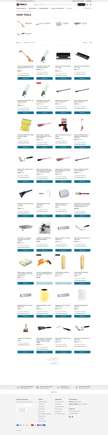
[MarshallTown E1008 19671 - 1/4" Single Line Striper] (25, 90)
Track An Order (88, 8)
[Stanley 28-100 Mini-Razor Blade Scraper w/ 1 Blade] (25, 125)
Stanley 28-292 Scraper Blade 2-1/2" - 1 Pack (82, 66)
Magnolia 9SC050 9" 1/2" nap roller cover (62, 238)
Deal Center (69, 8)
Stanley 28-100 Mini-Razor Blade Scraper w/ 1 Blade (26, 135)
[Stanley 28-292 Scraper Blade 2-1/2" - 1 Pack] (82, 56)
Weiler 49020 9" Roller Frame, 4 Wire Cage (82, 238)
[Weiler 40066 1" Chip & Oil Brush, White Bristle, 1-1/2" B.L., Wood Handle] (44, 125)
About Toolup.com (59, 406)
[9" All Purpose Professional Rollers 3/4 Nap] (63, 262)
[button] (90, 4)
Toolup (20, 430)
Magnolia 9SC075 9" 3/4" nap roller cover (62, 306)
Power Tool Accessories (57, 8)
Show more (54, 363)
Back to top (54, 392)
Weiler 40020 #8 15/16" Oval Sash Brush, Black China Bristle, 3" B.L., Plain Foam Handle (44, 171)
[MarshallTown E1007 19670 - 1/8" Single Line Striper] (44, 56)
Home (17, 11)
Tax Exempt (41, 418)
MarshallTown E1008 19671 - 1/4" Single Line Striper (26, 101)
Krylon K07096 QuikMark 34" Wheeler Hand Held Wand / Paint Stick (81, 136)
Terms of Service (42, 421)
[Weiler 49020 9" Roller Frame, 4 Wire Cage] (82, 228)
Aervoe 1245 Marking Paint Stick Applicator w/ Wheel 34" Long (26, 66)
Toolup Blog (89, 0)
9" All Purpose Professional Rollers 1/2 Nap (81, 273)
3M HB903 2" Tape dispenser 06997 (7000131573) (43, 238)
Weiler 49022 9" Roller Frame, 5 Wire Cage (82, 339)
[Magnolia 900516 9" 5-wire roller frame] (44, 193)
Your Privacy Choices (60, 413)
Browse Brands (58, 409)
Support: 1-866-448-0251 (78, 0)
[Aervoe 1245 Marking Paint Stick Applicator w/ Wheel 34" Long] (25, 56)
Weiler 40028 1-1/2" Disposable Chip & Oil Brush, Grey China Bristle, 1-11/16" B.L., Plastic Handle (44, 340)
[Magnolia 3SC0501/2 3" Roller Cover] (44, 295)
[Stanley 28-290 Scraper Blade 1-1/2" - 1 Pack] (63, 56)
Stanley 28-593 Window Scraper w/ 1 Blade (26, 204)
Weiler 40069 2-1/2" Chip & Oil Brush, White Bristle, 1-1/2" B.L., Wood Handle (63, 171)
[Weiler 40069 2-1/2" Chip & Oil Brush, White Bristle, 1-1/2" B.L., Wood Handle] (63, 159)
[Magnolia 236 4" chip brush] (25, 328)
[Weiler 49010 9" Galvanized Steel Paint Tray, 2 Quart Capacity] (25, 228)
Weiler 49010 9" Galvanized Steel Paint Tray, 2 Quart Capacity (24, 239)
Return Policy (41, 411)
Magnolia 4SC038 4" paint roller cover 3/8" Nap (61, 204)
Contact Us (41, 404)
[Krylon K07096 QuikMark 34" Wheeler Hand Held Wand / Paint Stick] (82, 125)
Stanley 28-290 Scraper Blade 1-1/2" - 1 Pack (63, 66)
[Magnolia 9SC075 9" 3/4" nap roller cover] (63, 295)
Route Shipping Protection (44, 413)
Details (33, 0)
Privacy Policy (41, 409)
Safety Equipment (43, 8)
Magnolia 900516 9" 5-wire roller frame (43, 204)
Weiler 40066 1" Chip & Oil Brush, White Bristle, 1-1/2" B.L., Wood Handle (44, 136)
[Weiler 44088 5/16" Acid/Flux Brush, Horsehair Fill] (82, 159)
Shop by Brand (32, 8)
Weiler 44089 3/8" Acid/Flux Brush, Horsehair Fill (81, 101)
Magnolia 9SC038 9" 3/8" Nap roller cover (25, 306)
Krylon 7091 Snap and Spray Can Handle (63, 135)
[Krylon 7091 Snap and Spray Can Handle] (63, 125)
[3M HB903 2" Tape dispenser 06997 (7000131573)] (44, 228)
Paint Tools (30, 11)
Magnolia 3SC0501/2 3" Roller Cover (43, 306)
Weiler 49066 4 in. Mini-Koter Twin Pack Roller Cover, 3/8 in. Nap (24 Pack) (25, 274)
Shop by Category (21, 8)
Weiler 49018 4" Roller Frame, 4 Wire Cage (25, 170)
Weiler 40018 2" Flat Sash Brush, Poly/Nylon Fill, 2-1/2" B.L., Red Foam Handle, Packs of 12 (82, 205)
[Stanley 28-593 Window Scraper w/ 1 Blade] (25, 193)
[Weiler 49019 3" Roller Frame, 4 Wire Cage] (63, 328)
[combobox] (54, 4)
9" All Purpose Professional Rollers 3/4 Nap (62, 273)
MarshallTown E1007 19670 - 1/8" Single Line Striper (43, 66)
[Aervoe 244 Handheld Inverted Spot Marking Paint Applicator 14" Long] (44, 262)
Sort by (26, 42)
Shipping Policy (42, 416)
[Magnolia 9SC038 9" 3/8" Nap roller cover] (25, 295)
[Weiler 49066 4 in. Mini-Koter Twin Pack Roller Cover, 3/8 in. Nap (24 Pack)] (25, 262)
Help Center (41, 406)
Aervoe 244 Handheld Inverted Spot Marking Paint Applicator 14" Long (44, 274)
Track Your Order (59, 401)
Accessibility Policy (42, 401)
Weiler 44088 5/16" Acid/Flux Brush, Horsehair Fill (81, 170)
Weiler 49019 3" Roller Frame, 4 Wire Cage (63, 339)
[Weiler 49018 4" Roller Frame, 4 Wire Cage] (25, 159)
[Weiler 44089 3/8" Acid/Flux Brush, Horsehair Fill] (82, 90)
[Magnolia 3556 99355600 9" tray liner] (82, 295)
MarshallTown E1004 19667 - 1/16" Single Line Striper (43, 101)
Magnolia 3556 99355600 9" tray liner (81, 306)
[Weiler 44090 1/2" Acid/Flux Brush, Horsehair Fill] (63, 90)
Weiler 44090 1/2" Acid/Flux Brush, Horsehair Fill (62, 101)
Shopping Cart (58, 411)
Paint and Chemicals (23, 11)
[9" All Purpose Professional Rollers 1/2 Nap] (82, 262)
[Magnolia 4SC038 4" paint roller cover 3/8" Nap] (63, 193)
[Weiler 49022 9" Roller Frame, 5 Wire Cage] (82, 328)
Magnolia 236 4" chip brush (24, 338)
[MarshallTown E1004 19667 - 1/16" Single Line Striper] (44, 90)
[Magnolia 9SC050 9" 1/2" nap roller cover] (63, 228)
